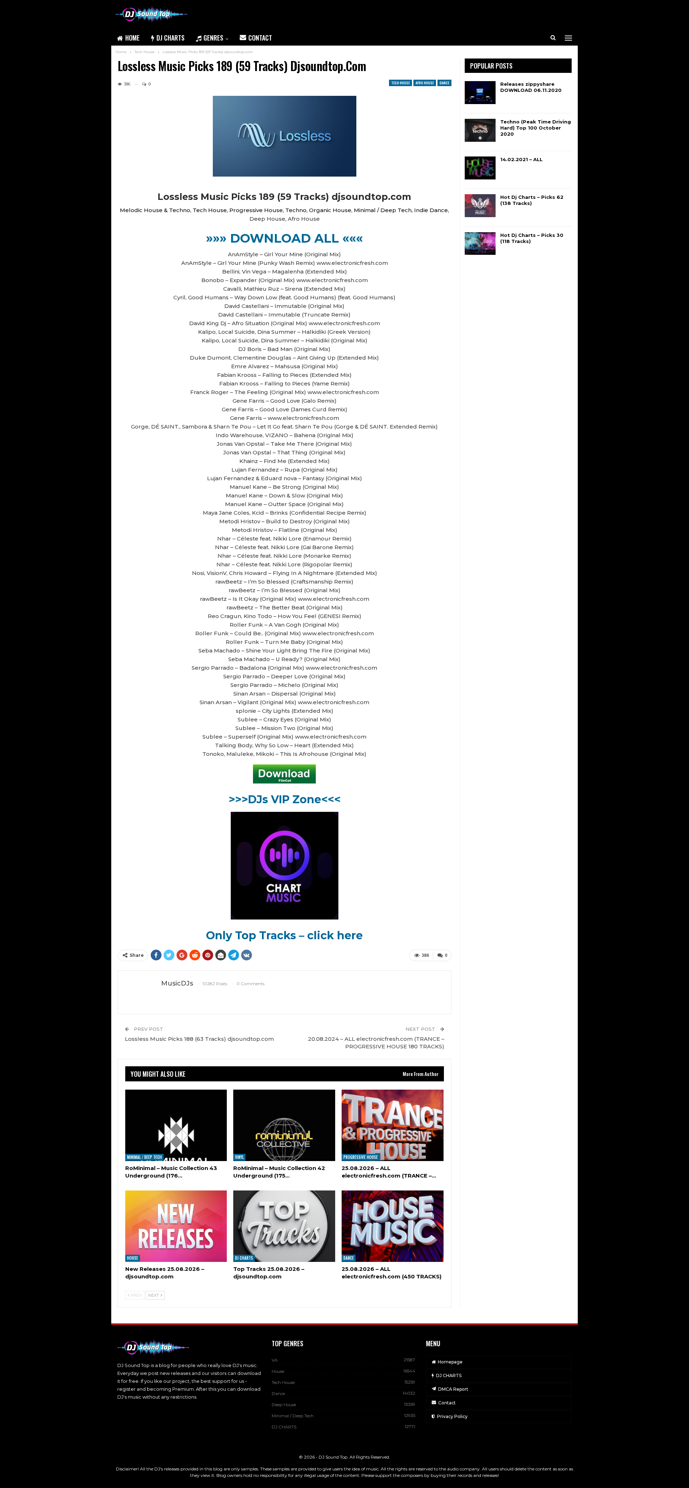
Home (132, 37)
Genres (213, 37)
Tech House (400, 82)
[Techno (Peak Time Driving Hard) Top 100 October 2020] (480, 130)
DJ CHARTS (170, 37)
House (132, 1258)
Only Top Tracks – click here (284, 935)
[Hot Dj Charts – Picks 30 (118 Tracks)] (480, 243)
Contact (260, 37)
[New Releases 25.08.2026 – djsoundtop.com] (176, 1226)
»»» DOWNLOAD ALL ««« (284, 238)
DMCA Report (453, 1389)
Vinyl (239, 1157)
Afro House (425, 82)
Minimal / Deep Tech (144, 1157)
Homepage (450, 1362)
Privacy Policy (452, 1416)
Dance (444, 82)
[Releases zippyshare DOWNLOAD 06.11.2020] (480, 92)
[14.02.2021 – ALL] (480, 167)
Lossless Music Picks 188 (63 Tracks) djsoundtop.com (199, 1038)
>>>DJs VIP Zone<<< (285, 799)
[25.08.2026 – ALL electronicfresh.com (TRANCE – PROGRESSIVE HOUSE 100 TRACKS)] (393, 1125)
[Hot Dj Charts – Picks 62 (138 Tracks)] (480, 205)
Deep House (284, 1404)
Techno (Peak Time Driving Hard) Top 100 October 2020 (535, 128)
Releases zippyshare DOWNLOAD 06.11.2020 (531, 87)
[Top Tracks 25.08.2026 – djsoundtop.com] (284, 1226)
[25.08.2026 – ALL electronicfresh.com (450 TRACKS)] (393, 1226)
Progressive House (360, 1157)
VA (275, 1360)
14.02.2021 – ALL (521, 159)
